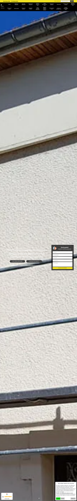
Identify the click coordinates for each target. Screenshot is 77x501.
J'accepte (58, 498)
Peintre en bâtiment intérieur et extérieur (44, 8)
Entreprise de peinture (23, 8)
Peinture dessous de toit (51, 8)
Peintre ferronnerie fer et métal (44, 4)
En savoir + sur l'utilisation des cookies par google (64, 493)
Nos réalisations (17, 261)
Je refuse (62, 498)
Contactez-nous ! (34, 261)
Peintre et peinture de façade (37, 4)
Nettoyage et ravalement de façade (73, 4)
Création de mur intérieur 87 (30, 4)
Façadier (9, 4)
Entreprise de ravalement (52, 4)
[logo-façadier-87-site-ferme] (3, 6)
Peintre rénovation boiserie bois (37, 8)
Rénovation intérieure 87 (23, 4)
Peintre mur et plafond (9, 8)
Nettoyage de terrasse (30, 8)
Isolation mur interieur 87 (16, 4)
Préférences (73, 498)
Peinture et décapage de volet (58, 8)
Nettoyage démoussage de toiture (66, 8)
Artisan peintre (59, 4)
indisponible (7, 1)
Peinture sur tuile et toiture (65, 4)
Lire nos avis (7, 498)
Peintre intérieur (16, 8)
